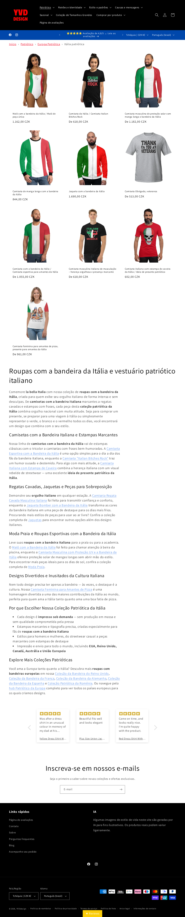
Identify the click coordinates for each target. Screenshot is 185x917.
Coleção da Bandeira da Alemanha (81, 678)
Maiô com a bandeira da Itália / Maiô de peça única (34, 115)
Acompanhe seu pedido (23, 851)
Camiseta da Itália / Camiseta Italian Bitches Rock (88, 115)
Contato (14, 826)
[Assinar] (121, 789)
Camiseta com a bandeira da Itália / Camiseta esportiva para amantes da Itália (35, 270)
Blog (11, 845)
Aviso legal (125, 908)
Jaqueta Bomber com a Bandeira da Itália (57, 505)
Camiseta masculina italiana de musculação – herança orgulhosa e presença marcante (92, 270)
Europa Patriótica (49, 44)
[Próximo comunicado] (123, 34)
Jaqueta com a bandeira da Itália (87, 191)
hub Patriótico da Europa (27, 688)
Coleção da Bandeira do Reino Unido (82, 673)
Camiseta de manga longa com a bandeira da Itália (35, 193)
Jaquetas (35, 520)
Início (12, 44)
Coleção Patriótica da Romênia (70, 683)
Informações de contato (145, 908)
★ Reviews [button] (92, 913)
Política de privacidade (66, 908)
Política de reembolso (40, 908)
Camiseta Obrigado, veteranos (141, 191)
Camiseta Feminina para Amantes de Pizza (61, 589)
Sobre (12, 832)
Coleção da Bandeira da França (31, 678)
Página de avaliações (21, 819)
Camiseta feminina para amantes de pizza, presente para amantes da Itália (35, 348)
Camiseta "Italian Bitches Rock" (85, 458)
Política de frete (108, 908)
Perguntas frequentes (22, 839)
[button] (47, 7)
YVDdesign (21, 908)
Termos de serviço (88, 908)
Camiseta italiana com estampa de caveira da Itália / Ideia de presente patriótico (148, 270)
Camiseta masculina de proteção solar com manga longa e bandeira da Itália (148, 115)
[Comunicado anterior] (60, 34)
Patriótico (27, 44)
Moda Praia (36, 567)
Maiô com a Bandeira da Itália (33, 547)
